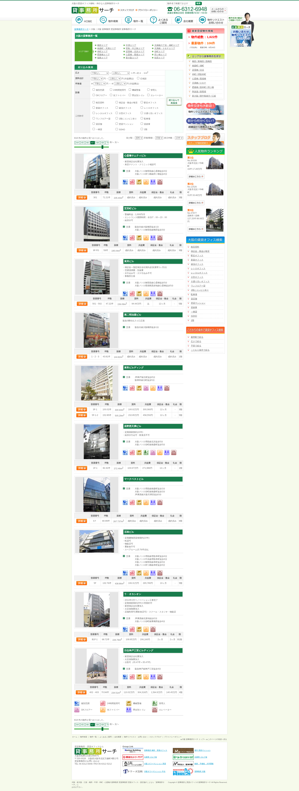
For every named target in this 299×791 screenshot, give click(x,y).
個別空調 (99, 90)
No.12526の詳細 (196, 202)
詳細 (81, 197)
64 (77, 143)
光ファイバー (119, 95)
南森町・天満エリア (106, 48)
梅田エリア (102, 45)
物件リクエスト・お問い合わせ (212, 20)
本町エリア (102, 51)
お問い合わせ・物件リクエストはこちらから (241, 30)
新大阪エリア (132, 57)
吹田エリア (159, 57)
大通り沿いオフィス (153, 113)
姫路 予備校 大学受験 (204, 764)
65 (82, 143)
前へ (112, 142)
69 (102, 143)
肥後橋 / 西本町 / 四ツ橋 (203, 87)
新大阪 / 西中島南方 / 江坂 (204, 96)
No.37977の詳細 (196, 229)
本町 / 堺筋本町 (199, 74)
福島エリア (102, 57)
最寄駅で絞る (197, 337)
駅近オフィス (149, 102)
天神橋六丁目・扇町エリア (166, 45)
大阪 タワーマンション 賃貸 (155, 764)
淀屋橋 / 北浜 (198, 70)
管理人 (153, 90)
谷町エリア (159, 51)
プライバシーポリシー (146, 10)
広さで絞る (196, 341)
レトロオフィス (150, 108)
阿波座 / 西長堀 (199, 91)
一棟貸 (98, 129)
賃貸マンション (125, 124)
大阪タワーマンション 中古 (154, 771)
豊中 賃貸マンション (202, 750)
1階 (145, 129)
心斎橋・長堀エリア (135, 54)
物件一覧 (134, 20)
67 (92, 143)
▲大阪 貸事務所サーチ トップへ (193, 739)
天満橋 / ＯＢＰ (199, 83)
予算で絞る (196, 346)
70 (107, 143)
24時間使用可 (119, 90)
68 (97, 143)
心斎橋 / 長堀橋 (199, 78)
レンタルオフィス (103, 113)
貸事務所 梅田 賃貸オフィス (155, 750)
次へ (117, 142)
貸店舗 (98, 124)
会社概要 (184, 20)
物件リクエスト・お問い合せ (135, 737)
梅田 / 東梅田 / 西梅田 (202, 61)
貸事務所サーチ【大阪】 (84, 20)
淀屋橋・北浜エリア (135, 51)
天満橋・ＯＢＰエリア (164, 48)
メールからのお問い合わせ (218, 10)
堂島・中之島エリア (135, 48)
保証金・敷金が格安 (128, 102)
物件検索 (109, 20)
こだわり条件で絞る (200, 350)
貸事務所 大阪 (199, 771)
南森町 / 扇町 (198, 65)
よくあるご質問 (159, 20)
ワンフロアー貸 (102, 118)
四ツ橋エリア (160, 54)
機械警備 (136, 90)
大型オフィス (124, 113)
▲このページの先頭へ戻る (216, 739)
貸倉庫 (146, 124)
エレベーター (156, 95)
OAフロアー (101, 95)
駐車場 (146, 118)
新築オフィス (101, 108)
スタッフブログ (126, 10)
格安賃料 (99, 102)
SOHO (121, 129)
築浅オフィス (124, 108)
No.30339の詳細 (196, 176)
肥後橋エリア (103, 54)
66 (87, 143)
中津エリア (131, 45)
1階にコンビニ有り (127, 118)
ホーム (74, 737)
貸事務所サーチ (81, 29)
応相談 (143, 78)
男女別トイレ (138, 95)
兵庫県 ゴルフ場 (150, 757)
